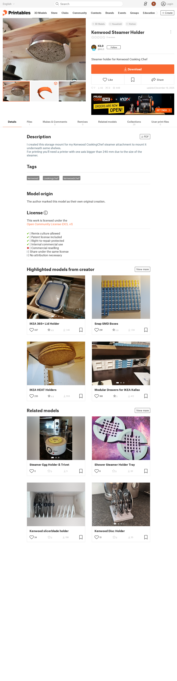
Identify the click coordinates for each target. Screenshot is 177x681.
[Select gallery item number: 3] (58, 316)
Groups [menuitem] (134, 12)
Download (135, 69)
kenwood (33, 178)
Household (117, 24)
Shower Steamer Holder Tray (115, 464)
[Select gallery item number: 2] (56, 316)
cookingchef (51, 178)
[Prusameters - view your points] (153, 4)
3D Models (100, 24)
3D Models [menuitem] (40, 12)
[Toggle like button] (32, 330)
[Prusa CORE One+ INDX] (132, 104)
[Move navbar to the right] (157, 13)
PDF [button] (146, 136)
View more (142, 269)
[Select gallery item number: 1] (52, 316)
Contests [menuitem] (96, 12)
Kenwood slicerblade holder (49, 531)
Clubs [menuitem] (65, 12)
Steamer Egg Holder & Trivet (49, 464)
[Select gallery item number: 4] (59, 382)
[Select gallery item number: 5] (61, 382)
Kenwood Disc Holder (110, 531)
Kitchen (132, 24)
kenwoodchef (72, 178)
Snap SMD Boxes (106, 323)
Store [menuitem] (54, 12)
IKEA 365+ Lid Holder (44, 323)
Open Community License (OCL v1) (50, 224)
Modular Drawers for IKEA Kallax (117, 389)
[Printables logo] (16, 13)
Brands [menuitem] (109, 12)
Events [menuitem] (122, 12)
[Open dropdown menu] (170, 32)
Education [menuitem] (149, 12)
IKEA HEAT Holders (43, 389)
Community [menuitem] (80, 12)
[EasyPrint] (145, 4)
